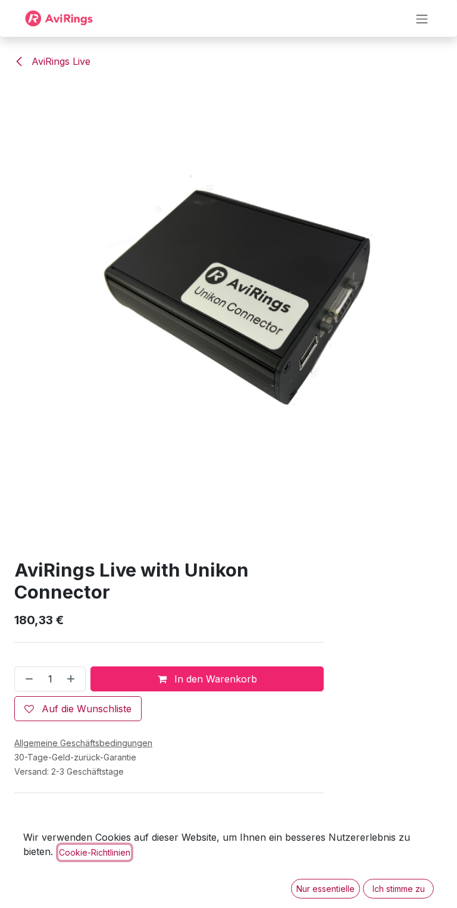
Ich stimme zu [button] (399, 889)
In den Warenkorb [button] (214, 679)
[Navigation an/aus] (422, 18)
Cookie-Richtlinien (94, 852)
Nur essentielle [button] (325, 889)
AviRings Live (59, 61)
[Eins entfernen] (27, 679)
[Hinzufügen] (73, 679)
